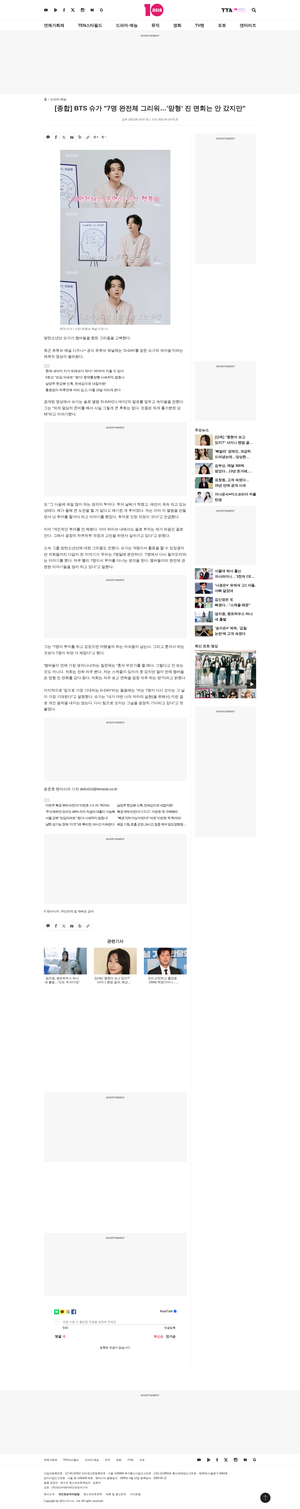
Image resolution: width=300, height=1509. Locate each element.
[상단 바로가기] (265, 1498)
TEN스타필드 (90, 25)
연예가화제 (54, 25)
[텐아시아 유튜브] (46, 10)
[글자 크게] (96, 137)
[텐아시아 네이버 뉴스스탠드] (92, 10)
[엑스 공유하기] (64, 137)
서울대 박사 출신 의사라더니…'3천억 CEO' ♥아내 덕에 (234, 576)
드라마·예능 (127, 25)
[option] (225, 669)
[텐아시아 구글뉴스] (101, 10)
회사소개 (49, 1494)
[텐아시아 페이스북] (64, 10)
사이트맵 (135, 1494)
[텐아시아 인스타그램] (82, 10)
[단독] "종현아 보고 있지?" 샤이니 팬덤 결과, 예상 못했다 (234, 442)
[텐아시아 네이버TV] (55, 10)
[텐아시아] (153, 10)
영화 (177, 25)
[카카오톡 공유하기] (48, 137)
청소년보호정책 (92, 1494)
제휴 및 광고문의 (116, 1494)
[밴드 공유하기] (80, 137)
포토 (222, 25)
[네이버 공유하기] (72, 137)
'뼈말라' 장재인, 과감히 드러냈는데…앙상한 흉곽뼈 (233, 456)
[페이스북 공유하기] (56, 137)
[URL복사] (88, 137)
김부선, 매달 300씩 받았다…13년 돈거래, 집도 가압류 (231, 471)
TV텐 (199, 25)
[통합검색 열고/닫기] (254, 10)
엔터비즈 (248, 25)
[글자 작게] (104, 137)
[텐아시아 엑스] (73, 10)
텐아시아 (65, 1500)
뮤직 (155, 25)
